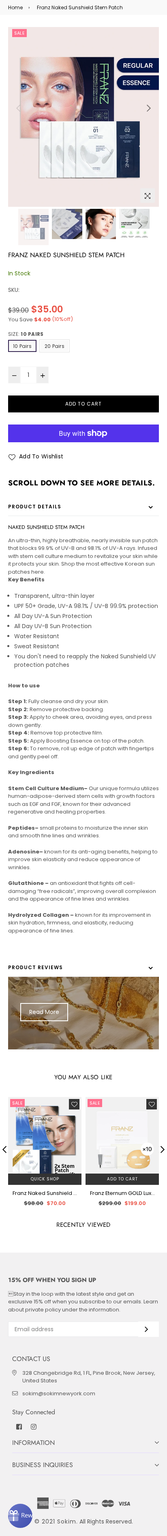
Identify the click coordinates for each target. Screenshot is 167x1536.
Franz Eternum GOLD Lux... (122, 1193)
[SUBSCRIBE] (148, 1329)
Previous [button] (18, 108)
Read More (44, 1012)
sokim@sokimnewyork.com (58, 1393)
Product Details (34, 506)
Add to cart (122, 1179)
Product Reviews (35, 967)
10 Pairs (22, 346)
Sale (19, 33)
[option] (83, 117)
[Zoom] (147, 195)
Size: (25, 334)
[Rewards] (20, 1516)
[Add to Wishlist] (74, 1104)
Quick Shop (45, 1179)
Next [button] (149, 108)
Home (15, 7)
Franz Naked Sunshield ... (45, 1193)
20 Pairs (54, 346)
